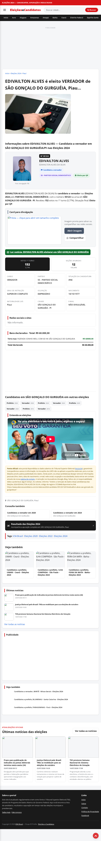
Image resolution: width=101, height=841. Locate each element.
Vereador (28, 403)
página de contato (28, 479)
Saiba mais (6, 812)
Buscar (92, 10)
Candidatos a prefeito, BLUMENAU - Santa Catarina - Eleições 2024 (41, 699)
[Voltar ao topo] (96, 836)
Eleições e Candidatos (46, 824)
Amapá (46, 17)
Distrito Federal (76, 17)
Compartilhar (76, 237)
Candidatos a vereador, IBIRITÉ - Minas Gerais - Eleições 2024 (38, 691)
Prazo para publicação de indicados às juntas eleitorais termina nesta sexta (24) (49, 595)
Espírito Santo (93, 17)
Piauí (24, 73)
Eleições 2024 (16, 73)
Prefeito (12, 403)
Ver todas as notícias (14, 624)
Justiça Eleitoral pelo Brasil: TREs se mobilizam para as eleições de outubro (46, 604)
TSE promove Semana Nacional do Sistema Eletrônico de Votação (42, 614)
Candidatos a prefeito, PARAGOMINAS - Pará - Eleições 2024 (38, 707)
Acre (14, 17)
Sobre (83, 803)
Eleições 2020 (31, 536)
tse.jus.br (78, 468)
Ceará (63, 17)
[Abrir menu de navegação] (4, 9)
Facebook (85, 815)
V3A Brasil (18, 536)
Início (6, 17)
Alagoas (23, 17)
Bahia (55, 17)
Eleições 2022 (45, 536)
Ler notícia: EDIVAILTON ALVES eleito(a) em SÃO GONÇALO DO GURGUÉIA (49, 252)
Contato (84, 807)
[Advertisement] (50, 48)
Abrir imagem (74, 230)
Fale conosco (17, 812)
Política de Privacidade (90, 811)
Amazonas (34, 17)
